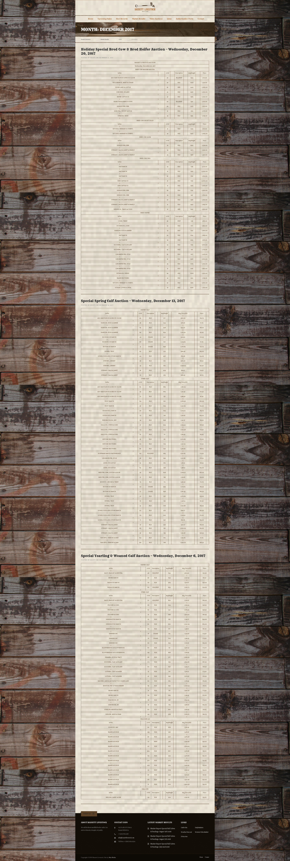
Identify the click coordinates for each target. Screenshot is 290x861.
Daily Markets (199, 828)
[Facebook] (93, 814)
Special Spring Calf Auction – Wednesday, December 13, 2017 (133, 301)
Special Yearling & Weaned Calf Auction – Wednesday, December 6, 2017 (143, 556)
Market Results (138, 19)
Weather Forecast (186, 832)
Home (90, 19)
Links (169, 19)
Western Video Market (201, 832)
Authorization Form (184, 19)
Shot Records (122, 19)
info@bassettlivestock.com (126, 838)
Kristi (92, 58)
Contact (201, 19)
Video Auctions (156, 19)
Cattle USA (184, 828)
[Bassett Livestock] (145, 7)
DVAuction (184, 836)
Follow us (87, 814)
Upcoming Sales (105, 19)
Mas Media (112, 857)
